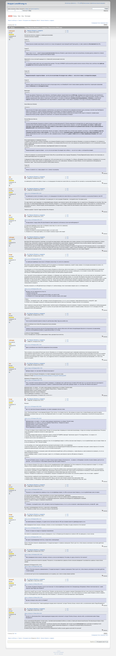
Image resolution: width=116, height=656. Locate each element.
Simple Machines (62, 652)
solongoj (11, 237)
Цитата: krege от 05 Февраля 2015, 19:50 (33, 554)
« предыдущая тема (95, 22)
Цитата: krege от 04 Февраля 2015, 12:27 (33, 219)
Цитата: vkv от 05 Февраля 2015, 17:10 (33, 518)
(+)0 (67, 30)
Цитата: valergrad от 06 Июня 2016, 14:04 (33, 583)
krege (10, 189)
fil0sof (38, 20)
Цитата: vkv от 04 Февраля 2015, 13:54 (33, 288)
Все (15, 24)
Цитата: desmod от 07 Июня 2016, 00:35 (33, 613)
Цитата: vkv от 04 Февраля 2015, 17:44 (33, 344)
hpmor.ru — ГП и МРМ (77, 3)
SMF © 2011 (58, 652)
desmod (11, 579)
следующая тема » (104, 22)
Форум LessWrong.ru (17, 4)
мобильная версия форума (97, 3)
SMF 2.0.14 (55, 652)
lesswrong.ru (68, 3)
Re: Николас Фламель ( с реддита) (36, 176)
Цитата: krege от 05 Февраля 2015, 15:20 (33, 489)
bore (10, 609)
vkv (10, 177)
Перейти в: (92, 641)
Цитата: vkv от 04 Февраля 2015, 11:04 (33, 193)
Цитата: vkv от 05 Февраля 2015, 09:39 (33, 406)
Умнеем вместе (87, 3)
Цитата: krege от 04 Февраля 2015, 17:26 (33, 368)
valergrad (12, 31)
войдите (27, 8)
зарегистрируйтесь (35, 8)
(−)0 (67, 32)
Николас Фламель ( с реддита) (35, 30)
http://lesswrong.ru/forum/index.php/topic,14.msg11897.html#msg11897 (49, 375)
